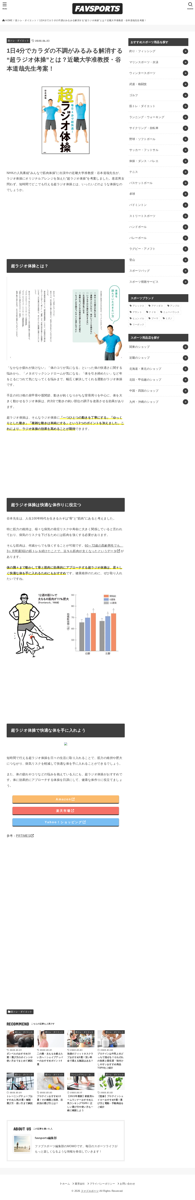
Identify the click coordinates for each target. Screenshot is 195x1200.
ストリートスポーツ (142, 215)
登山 (132, 259)
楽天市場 (63, 810)
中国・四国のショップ (144, 390)
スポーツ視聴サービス (144, 281)
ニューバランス (171, 312)
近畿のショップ (139, 357)
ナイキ (152, 312)
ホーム (66, 1183)
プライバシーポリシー (102, 1183)
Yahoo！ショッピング (63, 822)
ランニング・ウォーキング (146, 117)
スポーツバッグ (139, 270)
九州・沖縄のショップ (144, 401)
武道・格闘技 (138, 84)
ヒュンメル (138, 318)
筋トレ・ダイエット (18, 40)
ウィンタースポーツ (142, 73)
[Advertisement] (66, 224)
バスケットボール (141, 182)
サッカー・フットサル (144, 149)
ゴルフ (133, 95)
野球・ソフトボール (142, 139)
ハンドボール (138, 226)
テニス (133, 171)
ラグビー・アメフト (142, 248)
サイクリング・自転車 (144, 128)
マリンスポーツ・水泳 (144, 62)
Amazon (63, 799)
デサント (137, 312)
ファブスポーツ (90, 1191)
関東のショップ (139, 346)
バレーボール (138, 237)
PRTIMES (23, 835)
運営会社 (80, 1183)
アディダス (157, 305)
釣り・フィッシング (142, 51)
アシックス (138, 305)
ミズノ (169, 318)
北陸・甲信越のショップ (145, 379)
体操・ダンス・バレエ (144, 161)
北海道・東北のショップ (145, 368)
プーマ (154, 318)
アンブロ (174, 305)
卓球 (132, 193)
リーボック (138, 324)
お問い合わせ (127, 1183)
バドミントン (138, 204)
